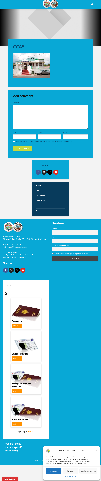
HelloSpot (31, 431)
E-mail (40, 132)
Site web (65, 132)
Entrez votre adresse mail (61, 245)
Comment (16, 102)
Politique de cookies (70, 476)
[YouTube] (55, 172)
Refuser (70, 471)
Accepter (53, 471)
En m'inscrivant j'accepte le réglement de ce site (71, 254)
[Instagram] (49, 172)
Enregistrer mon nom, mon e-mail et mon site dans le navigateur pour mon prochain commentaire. (44, 141)
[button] (96, 450)
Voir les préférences (88, 471)
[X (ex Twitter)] (44, 172)
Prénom (54, 229)
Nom (15, 132)
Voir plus (16, 325)
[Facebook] (38, 172)
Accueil (38, 186)
